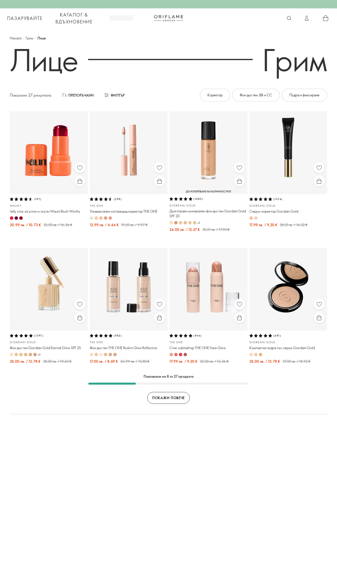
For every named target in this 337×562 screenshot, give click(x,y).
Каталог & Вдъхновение (74, 18)
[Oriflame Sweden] (168, 18)
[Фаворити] (79, 167)
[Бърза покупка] (79, 181)
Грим (29, 38)
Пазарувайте (25, 18)
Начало (16, 38)
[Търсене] (289, 18)
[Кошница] (325, 18)
